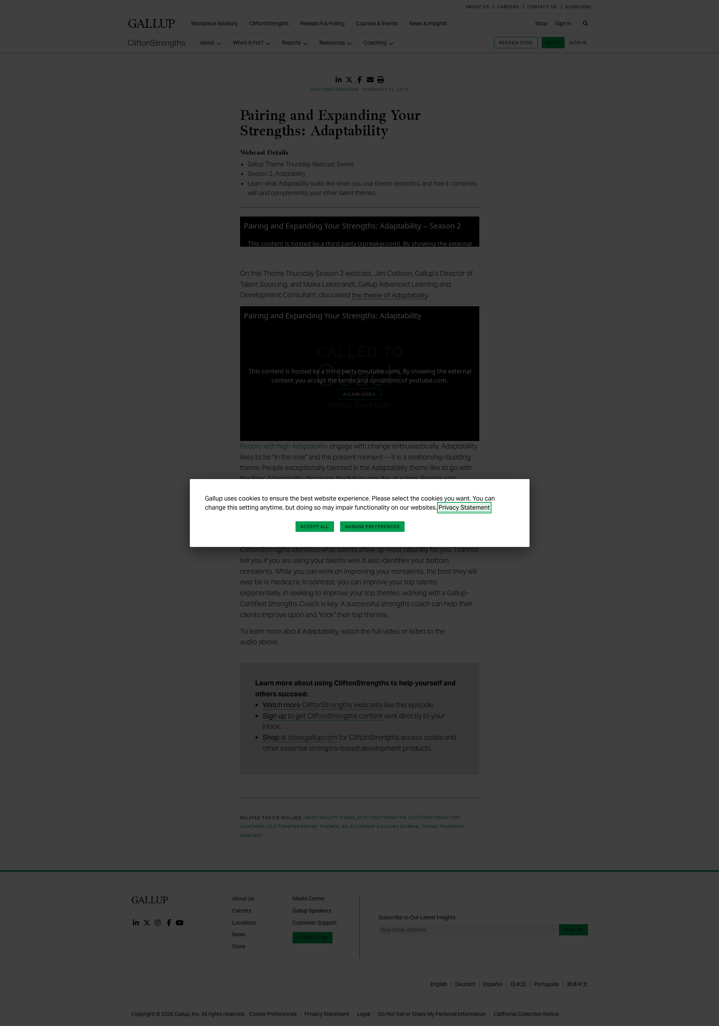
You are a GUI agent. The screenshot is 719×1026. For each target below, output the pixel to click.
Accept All (314, 526)
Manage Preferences (372, 526)
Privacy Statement (464, 507)
